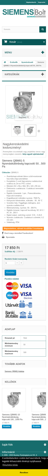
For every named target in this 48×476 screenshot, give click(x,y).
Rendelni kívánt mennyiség (16, 259)
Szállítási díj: (11, 252)
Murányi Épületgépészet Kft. (24, 455)
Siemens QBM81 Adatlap (14, 371)
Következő (38, 131)
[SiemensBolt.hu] (24, 13)
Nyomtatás (10, 237)
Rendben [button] (24, 472)
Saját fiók (7, 444)
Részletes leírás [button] (10, 465)
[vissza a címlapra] (4, 62)
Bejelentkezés (31, 2)
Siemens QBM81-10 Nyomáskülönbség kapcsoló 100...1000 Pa (12, 417)
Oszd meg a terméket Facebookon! (18, 233)
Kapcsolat (41, 2)
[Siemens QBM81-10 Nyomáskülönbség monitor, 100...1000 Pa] (17, 130)
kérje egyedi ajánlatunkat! (33, 154)
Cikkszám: (6, 172)
